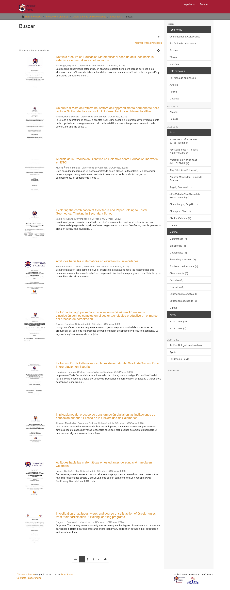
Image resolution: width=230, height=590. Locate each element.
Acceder (174, 112)
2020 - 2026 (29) (179, 321)
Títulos (173, 57)
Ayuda (173, 352)
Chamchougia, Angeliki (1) (184, 204)
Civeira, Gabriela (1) (180, 218)
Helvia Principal (33, 16)
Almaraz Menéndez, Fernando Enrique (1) (186, 178)
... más (173, 225)
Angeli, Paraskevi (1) (181, 187)
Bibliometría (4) (178, 245)
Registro (174, 118)
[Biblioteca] (179, 580)
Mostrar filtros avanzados (148, 42)
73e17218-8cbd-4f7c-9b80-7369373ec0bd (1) (184, 151)
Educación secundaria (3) (183, 300)
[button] (189, 4)
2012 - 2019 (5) (178, 328)
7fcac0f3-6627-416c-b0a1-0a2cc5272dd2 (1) (184, 161)
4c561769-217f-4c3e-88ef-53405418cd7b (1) (184, 141)
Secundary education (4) (183, 259)
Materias (174, 64)
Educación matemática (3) (184, 294)
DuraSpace (67, 574)
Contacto (21, 577)
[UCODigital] (193, 580)
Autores (174, 50)
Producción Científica (57, 16)
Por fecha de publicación (183, 43)
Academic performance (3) (184, 266)
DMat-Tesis (116, 16)
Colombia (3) (176, 280)
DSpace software (26, 574)
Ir (159, 36)
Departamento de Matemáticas (89, 16)
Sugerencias (34, 577)
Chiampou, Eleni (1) (180, 211)
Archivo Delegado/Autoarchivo (186, 345)
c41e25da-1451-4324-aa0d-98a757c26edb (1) (185, 195)
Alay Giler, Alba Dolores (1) (184, 170)
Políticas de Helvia (179, 359)
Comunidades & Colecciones (185, 36)
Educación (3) (177, 287)
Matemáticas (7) (178, 238)
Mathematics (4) (178, 252)
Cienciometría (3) (179, 273)
